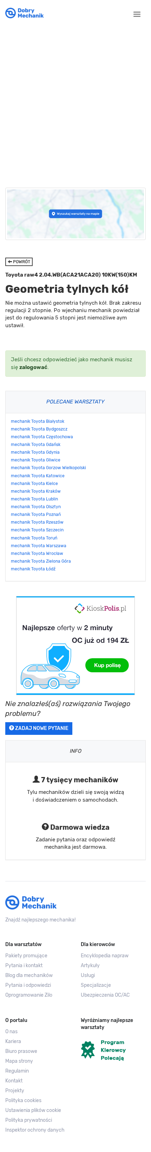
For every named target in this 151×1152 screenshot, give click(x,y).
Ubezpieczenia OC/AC (105, 995)
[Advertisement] (75, 101)
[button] (37, 1110)
